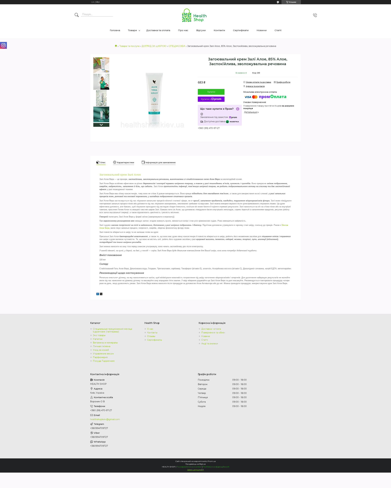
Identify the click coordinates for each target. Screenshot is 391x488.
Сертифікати (241, 30)
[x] (101, 294)
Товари (132, 30)
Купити (211, 91)
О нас (150, 329)
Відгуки (201, 30)
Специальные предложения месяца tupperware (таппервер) (112, 330)
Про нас (183, 30)
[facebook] (97, 294)
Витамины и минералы (105, 342)
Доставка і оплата (211, 329)
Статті (278, 30)
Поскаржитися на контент (189, 467)
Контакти (219, 30)
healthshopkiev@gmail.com (105, 419)
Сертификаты (154, 340)
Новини (262, 30)
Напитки (97, 339)
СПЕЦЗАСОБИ (177, 46)
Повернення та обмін (213, 332)
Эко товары (99, 335)
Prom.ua (212, 461)
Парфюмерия (100, 357)
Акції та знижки (209, 343)
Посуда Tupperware (104, 361)
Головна (115, 30)
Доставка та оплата (158, 30)
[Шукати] (76, 15)
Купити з (206, 99)
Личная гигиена (101, 346)
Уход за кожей (101, 350)
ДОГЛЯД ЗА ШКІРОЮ (153, 46)
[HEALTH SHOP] (194, 15)
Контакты (152, 332)
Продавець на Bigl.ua (195, 464)
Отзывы (151, 336)
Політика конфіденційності (216, 467)
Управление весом (103, 353)
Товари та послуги (129, 46)
